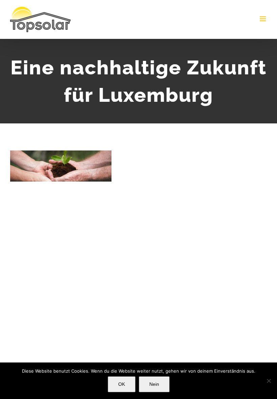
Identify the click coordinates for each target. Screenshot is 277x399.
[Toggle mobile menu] (263, 18)
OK (121, 384)
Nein (154, 384)
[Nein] (268, 380)
